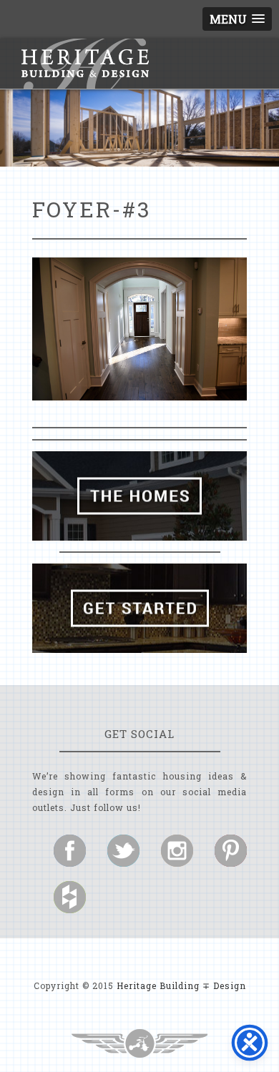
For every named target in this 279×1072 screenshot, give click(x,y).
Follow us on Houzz (70, 897)
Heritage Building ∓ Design (181, 985)
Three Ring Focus (139, 1043)
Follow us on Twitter (123, 851)
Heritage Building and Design (85, 64)
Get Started (139, 608)
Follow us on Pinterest (231, 851)
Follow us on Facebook (70, 851)
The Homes (139, 496)
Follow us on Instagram (177, 851)
